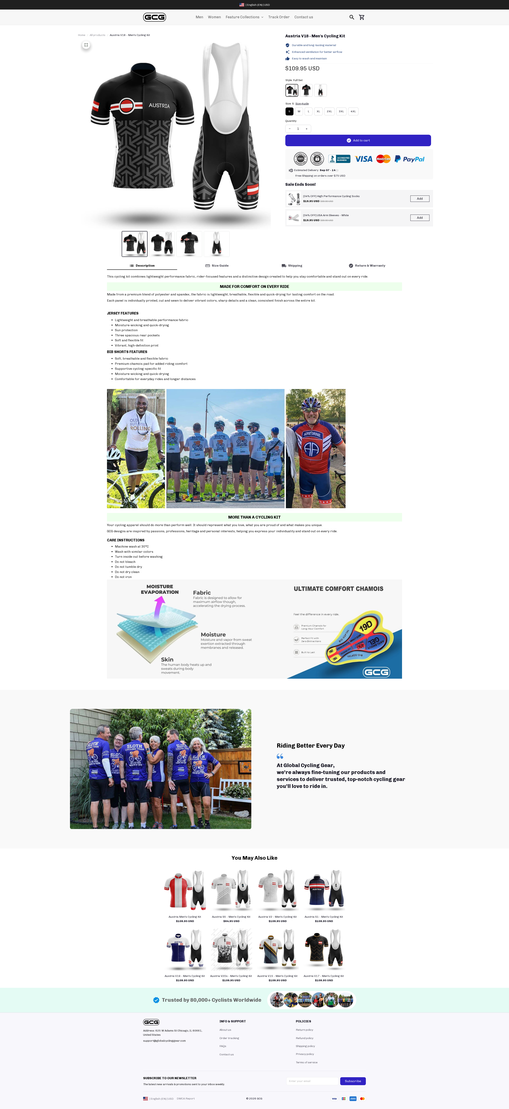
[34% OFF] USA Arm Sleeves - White (326, 215)
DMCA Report (186, 1098)
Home (81, 35)
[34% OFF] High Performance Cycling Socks (331, 196)
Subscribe (353, 1081)
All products (97, 35)
